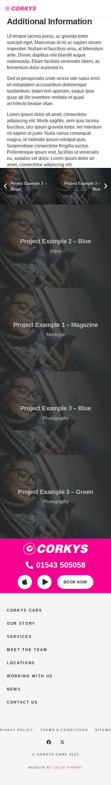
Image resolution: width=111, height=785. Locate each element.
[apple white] (25, 582)
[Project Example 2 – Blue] (55, 246)
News (14, 689)
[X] (62, 742)
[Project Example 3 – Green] (55, 497)
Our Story (21, 623)
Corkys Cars (24, 610)
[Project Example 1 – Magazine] (55, 330)
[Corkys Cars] (20, 8)
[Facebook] (48, 742)
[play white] (44, 582)
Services (19, 637)
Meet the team (27, 650)
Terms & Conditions (64, 730)
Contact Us (22, 702)
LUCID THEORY (68, 767)
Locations (21, 663)
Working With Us (30, 676)
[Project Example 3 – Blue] (55, 413)
